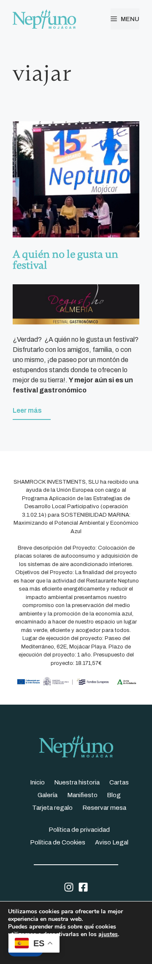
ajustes (108, 934)
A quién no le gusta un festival (65, 260)
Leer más (27, 410)
